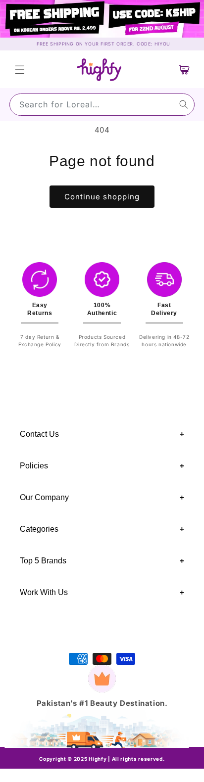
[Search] (184, 104)
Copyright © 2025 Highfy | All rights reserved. (101, 759)
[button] (20, 70)
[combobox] (102, 104)
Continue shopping (102, 196)
